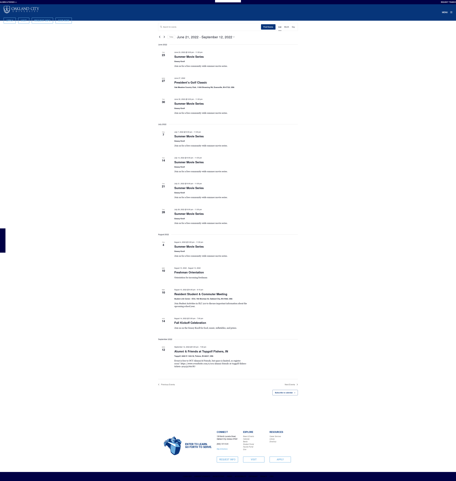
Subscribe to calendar (284, 392)
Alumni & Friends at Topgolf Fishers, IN (201, 351)
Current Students (202, 476)
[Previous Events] (159, 37)
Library (272, 439)
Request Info (42, 20)
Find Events (268, 27)
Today (171, 37)
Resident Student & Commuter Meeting (200, 294)
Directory (273, 441)
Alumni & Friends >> (8, 2)
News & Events (248, 436)
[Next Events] (164, 37)
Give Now (63, 20)
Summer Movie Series (189, 57)
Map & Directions (222, 449)
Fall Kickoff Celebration (190, 323)
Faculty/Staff (218, 476)
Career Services (275, 436)
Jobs (271, 476)
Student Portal (248, 444)
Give (244, 449)
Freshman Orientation (189, 272)
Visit (24, 20)
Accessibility (240, 476)
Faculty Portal (248, 447)
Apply (9, 20)
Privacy (263, 476)
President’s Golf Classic (190, 82)
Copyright (253, 476)
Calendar (246, 439)
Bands (245, 441)
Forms (229, 476)
